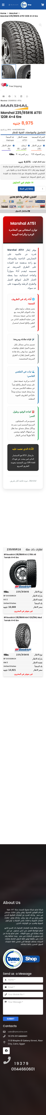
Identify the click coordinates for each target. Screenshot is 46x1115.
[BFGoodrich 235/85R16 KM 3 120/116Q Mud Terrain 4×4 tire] (23, 636)
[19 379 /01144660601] (5, 1036)
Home (3, 13)
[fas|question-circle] (44, 145)
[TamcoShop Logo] (26, 5)
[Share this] (9, 96)
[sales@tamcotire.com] (5, 1032)
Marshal (13, 13)
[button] (3, 5)
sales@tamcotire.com (17, 1031)
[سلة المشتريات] (42, 5)
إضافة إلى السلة (26, 188)
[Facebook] (6, 1050)
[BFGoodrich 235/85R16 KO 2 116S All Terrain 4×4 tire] (23, 573)
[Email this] (4, 96)
